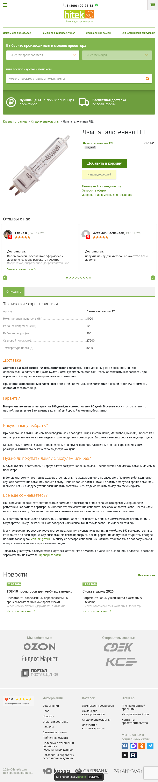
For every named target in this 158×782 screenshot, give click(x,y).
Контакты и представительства (135, 721)
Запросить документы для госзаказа (107, 194)
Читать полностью (20, 269)
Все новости (146, 575)
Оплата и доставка (55, 721)
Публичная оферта (55, 737)
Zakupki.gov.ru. (41, 539)
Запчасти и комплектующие (138, 33)
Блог (46, 711)
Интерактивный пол (135, 714)
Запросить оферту (94, 190)
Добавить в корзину (104, 163)
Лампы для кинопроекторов (58, 33)
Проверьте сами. (50, 555)
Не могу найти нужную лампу (102, 186)
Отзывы (48, 727)
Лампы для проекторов (17, 33)
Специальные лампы (98, 33)
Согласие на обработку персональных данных (58, 756)
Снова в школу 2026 (98, 591)
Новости (48, 716)
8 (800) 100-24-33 (80, 6)
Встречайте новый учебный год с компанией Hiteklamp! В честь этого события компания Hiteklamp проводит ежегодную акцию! (112, 602)
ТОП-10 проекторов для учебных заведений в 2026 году (40, 591)
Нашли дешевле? (99, 174)
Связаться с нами (55, 732)
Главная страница (15, 121)
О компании (51, 705)
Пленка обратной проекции (133, 707)
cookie (82, 777)
